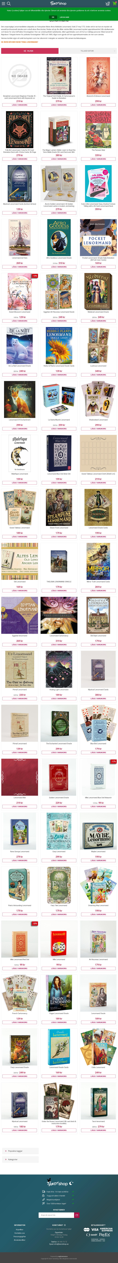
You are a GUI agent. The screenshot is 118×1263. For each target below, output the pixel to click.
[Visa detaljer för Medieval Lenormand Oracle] (98, 291)
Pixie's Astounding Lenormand (19, 905)
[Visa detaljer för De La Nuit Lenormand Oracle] (19, 345)
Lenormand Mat (20, 798)
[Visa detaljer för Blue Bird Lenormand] (98, 723)
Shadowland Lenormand (98, 420)
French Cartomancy (19, 1013)
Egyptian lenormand (19, 636)
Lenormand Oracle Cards (98, 528)
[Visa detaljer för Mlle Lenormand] (59, 939)
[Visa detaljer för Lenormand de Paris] (19, 237)
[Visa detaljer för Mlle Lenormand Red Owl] (19, 939)
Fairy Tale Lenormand (59, 905)
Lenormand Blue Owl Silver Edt (58, 474)
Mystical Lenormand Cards (98, 690)
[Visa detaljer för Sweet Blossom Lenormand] (19, 291)
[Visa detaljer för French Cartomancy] (19, 993)
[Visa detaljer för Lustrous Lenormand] (98, 345)
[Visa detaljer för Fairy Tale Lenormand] (59, 885)
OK (53, 17)
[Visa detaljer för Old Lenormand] (19, 561)
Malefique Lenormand (20, 474)
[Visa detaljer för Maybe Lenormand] (98, 831)
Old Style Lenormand (98, 636)
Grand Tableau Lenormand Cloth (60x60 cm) (98, 474)
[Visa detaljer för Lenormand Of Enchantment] (19, 399)
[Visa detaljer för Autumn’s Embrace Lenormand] (98, 75)
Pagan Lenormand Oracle (59, 1013)
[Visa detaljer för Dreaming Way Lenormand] (98, 885)
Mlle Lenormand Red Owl (19, 959)
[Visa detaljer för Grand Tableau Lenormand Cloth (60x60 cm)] (98, 453)
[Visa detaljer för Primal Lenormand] (19, 669)
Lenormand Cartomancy (59, 636)
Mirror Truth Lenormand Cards (98, 582)
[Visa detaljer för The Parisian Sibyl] (98, 129)
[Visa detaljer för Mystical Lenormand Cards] (98, 669)
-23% (35, 923)
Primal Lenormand (20, 690)
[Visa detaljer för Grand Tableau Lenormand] (19, 507)
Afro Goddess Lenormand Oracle (59, 258)
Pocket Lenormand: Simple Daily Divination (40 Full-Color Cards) (98, 259)
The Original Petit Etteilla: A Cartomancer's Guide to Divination (59, 97)
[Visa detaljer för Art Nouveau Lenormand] (98, 939)
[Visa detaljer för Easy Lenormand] (59, 831)
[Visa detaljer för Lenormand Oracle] (98, 993)
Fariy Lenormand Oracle (20, 1067)
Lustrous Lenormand (98, 366)
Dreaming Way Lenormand (98, 905)
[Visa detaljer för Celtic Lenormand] (98, 1047)
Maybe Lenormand (98, 852)
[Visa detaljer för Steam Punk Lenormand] (59, 507)
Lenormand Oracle (98, 1013)
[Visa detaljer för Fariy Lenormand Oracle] (19, 1047)
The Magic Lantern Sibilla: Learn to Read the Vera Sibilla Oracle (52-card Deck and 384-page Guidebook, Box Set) (58, 152)
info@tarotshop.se (61, 1244)
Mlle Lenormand (59, 959)
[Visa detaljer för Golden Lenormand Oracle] (59, 777)
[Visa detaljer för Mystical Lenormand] (19, 1101)
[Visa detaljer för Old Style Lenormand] (98, 615)
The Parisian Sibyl (98, 150)
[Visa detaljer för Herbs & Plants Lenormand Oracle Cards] (59, 345)
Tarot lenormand (98, 1121)
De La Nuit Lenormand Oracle (20, 366)
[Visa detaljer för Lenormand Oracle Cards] (98, 507)
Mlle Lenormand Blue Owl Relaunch (98, 798)
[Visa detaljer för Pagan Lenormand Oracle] (59, 993)
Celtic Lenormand (98, 1067)
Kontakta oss (20, 1233)
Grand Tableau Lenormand (20, 528)
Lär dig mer (64, 17)
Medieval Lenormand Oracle (98, 312)
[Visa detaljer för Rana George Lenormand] (19, 831)
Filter (30, 51)
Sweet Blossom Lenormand (19, 312)
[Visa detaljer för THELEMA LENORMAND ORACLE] (59, 561)
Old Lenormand (19, 582)
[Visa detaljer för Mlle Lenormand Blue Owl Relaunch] (98, 777)
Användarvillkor (19, 1240)
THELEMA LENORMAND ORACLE (59, 582)
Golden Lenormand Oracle (59, 798)
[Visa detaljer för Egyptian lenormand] (19, 615)
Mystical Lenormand (19, 1121)
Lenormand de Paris (19, 258)
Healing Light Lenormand (59, 690)
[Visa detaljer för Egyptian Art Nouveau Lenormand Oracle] (59, 291)
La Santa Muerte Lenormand (59, 420)
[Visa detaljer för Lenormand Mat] (19, 777)
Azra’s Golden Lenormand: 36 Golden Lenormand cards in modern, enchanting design (59, 206)
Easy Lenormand (59, 852)
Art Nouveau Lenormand (98, 959)
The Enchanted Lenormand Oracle (59, 744)
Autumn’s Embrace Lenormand (98, 96)
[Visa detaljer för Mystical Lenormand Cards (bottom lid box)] (19, 183)
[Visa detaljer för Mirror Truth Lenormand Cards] (98, 561)
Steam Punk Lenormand (59, 528)
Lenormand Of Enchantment (19, 420)
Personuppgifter (20, 1237)
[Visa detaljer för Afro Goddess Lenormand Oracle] (59, 237)
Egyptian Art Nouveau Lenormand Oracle (59, 312)
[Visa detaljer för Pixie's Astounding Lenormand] (19, 885)
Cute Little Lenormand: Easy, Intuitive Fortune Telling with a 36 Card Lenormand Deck (98, 205)
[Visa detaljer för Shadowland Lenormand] (98, 399)
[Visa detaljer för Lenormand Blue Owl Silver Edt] (59, 453)
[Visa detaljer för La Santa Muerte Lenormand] (59, 399)
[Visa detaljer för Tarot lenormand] (98, 1101)
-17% (114, 761)
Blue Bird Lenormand (98, 744)
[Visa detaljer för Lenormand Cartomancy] (59, 615)
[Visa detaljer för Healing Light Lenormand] (59, 669)
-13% (35, 276)
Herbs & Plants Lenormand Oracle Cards (59, 366)
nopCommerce (63, 1256)
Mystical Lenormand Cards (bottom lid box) (19, 204)
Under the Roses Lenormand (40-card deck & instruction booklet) (59, 1122)
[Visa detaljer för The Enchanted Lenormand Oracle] (59, 723)
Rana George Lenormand (19, 852)
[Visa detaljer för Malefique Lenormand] (19, 453)
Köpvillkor (19, 1230)
